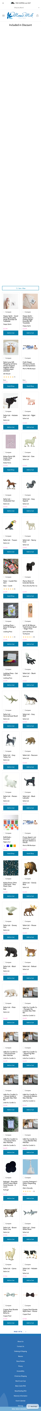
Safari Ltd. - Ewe (28, 456)
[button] (20, 1409)
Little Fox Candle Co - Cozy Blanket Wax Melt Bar (30, 1140)
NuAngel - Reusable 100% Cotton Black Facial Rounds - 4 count (10, 1184)
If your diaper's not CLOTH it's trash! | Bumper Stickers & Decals (29, 839)
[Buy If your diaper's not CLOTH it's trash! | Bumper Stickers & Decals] (30, 822)
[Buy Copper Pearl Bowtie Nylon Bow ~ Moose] (30, 1294)
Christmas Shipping (20, 1376)
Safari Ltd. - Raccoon (30, 755)
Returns (20, 1356)
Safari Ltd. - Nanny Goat (29, 541)
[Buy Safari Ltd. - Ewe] (30, 441)
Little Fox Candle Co (29, 1015)
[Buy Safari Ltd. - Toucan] (10, 525)
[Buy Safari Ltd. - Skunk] (30, 658)
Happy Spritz (7, 324)
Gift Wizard (6, 374)
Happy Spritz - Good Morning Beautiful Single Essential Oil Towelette (10, 318)
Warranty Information (20, 1396)
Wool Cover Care (20, 1381)
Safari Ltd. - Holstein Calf (10, 416)
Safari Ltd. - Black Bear (9, 967)
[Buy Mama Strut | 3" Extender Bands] (30, 566)
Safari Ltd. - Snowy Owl (10, 926)
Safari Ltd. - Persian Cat (10, 797)
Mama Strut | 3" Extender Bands (28, 582)
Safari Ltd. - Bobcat (29, 966)
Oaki (4, 889)
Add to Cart (10, 333)
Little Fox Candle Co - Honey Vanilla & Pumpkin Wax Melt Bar (10, 1097)
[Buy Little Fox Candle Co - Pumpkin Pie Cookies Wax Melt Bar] (30, 992)
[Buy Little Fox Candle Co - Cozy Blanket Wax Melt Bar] (30, 1124)
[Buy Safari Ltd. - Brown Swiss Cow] (10, 1212)
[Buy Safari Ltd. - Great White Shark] (30, 1212)
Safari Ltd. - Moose (29, 925)
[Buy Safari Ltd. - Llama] (10, 1253)
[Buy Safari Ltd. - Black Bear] (10, 951)
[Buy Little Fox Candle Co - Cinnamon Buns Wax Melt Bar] (10, 1124)
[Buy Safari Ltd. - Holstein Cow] (30, 1253)
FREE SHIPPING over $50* (23, 3)
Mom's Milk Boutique (29, 369)
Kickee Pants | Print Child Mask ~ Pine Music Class (10, 884)
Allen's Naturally (28, 1188)
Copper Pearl (7, 1316)
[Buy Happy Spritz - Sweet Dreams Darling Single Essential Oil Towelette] (30, 301)
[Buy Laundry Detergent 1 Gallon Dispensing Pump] (30, 1166)
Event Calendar (20, 1401)
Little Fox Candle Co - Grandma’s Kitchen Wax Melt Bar (30, 1096)
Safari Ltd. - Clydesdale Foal (9, 500)
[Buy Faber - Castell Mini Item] (10, 566)
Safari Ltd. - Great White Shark (29, 1228)
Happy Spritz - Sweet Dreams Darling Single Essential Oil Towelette (28, 319)
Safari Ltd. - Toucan (10, 540)
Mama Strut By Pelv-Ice (30, 586)
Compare (8, 312)
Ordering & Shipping (20, 1351)
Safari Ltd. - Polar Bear (9, 1008)
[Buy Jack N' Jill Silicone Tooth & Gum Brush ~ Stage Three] (30, 610)
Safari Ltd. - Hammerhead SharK (10, 715)
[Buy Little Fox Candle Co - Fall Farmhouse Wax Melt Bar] (10, 1037)
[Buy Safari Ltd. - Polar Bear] (10, 992)
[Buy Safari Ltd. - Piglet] (30, 400)
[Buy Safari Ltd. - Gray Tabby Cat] (10, 740)
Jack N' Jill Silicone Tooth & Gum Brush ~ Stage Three (30, 627)
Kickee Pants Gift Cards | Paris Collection (9, 458)
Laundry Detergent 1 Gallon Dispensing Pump (30, 1183)
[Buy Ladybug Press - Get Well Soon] (10, 658)
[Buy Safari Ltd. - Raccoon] (30, 740)
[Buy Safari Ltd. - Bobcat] (30, 951)
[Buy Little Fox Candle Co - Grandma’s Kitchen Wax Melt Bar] (30, 1079)
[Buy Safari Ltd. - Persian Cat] (10, 781)
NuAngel (6, 1190)
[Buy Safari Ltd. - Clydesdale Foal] (10, 484)
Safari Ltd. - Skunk (29, 673)
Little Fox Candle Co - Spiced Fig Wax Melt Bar (30, 1053)
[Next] (25, 1332)
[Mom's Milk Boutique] (20, 15)
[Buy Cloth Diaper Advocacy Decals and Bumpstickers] (30, 347)
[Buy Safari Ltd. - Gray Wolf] (30, 699)
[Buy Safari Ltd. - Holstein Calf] (10, 400)
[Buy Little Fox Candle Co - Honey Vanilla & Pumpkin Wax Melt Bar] (10, 1079)
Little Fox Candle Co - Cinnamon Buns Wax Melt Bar (10, 1140)
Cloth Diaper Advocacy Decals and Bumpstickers (29, 364)
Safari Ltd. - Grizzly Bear (29, 883)
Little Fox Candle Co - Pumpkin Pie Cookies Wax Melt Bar (30, 1009)
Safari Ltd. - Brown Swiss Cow (10, 1228)
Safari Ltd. (6, 420)
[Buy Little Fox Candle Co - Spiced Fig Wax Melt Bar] (30, 1037)
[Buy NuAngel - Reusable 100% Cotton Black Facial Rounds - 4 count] (10, 1166)
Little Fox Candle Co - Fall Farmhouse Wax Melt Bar (10, 1053)
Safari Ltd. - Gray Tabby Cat (9, 756)
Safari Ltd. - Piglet (29, 415)
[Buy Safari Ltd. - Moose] (30, 910)
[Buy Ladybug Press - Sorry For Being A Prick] (10, 610)
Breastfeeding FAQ (20, 1391)
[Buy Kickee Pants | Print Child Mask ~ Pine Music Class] (10, 868)
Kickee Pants (7, 463)
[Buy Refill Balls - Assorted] (10, 822)
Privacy (20, 1366)
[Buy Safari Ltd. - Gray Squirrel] (30, 484)
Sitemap (20, 1406)
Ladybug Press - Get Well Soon (10, 674)
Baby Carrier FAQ (20, 1386)
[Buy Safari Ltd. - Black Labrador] (30, 781)
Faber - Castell (7, 586)
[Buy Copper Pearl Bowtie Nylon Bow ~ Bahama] (10, 1294)
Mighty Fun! (6, 842)
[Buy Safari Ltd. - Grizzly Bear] (30, 868)
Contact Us (20, 1346)
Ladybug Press (7, 632)
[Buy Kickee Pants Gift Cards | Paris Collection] (10, 441)
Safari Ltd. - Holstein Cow (30, 1269)
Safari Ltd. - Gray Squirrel (29, 500)
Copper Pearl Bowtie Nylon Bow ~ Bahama (10, 1311)
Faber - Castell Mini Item (10, 582)
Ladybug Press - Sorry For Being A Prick (9, 627)
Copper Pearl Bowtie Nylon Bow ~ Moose (30, 1310)
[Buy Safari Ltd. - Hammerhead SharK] (10, 699)
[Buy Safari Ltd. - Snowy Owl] (10, 910)
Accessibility (20, 1371)
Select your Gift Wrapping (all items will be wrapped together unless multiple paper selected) (10, 366)
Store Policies (20, 1361)
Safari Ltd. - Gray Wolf (29, 715)
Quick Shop (10, 386)
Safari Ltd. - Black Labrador (29, 797)
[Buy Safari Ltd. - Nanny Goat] (30, 525)
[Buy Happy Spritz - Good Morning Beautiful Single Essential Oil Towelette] (10, 301)
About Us (20, 1341)
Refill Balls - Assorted (7, 838)
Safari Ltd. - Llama (9, 1268)
